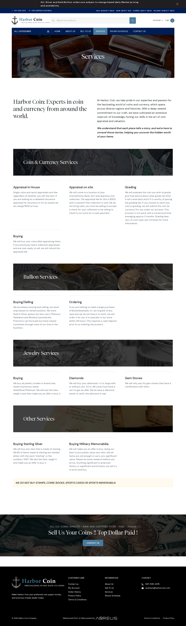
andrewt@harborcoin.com (157, 588)
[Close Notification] (177, 4)
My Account (73, 588)
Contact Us (139, 31)
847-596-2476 (20, 11)
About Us (70, 31)
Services (100, 31)
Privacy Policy (74, 595)
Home (57, 31)
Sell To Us (85, 31)
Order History (74, 592)
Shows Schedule (119, 31)
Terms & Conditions (77, 599)
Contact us (73, 584)
